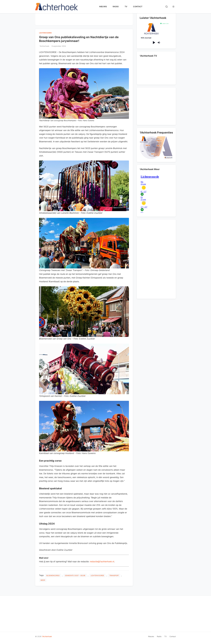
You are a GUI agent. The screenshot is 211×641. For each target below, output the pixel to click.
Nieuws (103, 6)
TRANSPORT (114, 575)
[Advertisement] (84, 18)
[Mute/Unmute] (159, 42)
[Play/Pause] (154, 42)
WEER (43, 580)
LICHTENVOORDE (45, 33)
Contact (137, 6)
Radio (116, 6)
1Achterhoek (47, 636)
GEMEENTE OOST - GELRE (75, 575)
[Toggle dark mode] (173, 6)
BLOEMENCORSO (53, 575)
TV (126, 6)
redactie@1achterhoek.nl (102, 561)
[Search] (166, 6)
